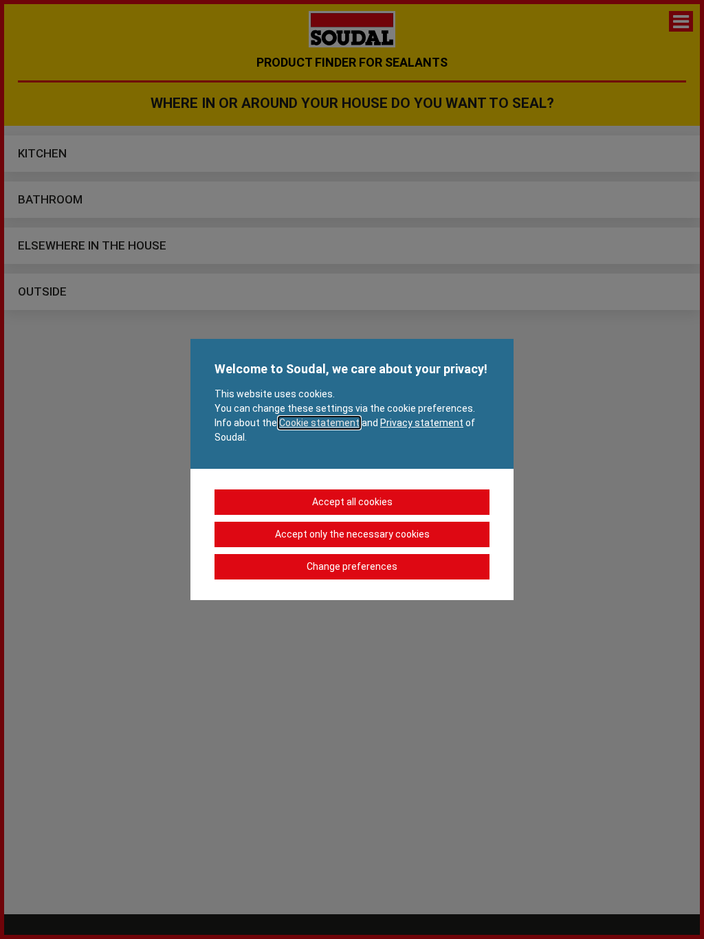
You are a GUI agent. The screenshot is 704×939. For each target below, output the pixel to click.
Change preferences (352, 566)
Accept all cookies (352, 501)
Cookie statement (319, 422)
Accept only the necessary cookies (352, 534)
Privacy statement (421, 422)
